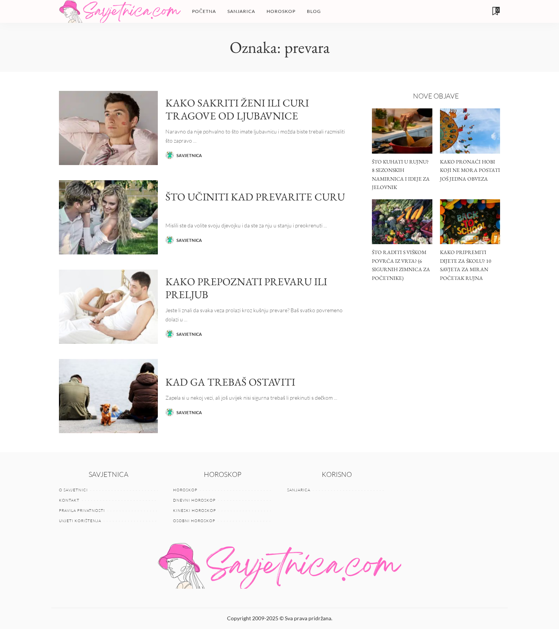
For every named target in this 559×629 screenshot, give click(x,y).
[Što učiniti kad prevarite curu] (108, 217)
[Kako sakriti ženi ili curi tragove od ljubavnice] (108, 128)
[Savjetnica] (120, 11)
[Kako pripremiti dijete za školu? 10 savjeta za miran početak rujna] (470, 222)
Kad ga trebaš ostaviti (230, 382)
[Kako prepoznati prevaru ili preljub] (108, 307)
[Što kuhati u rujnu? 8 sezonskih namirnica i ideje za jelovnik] (402, 131)
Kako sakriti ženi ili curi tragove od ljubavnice (237, 109)
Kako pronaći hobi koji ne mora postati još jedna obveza (470, 170)
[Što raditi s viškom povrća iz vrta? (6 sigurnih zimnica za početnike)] (402, 222)
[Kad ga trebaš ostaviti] (108, 396)
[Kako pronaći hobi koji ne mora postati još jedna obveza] (470, 131)
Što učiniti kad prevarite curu (255, 196)
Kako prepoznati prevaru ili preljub (246, 288)
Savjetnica (189, 155)
